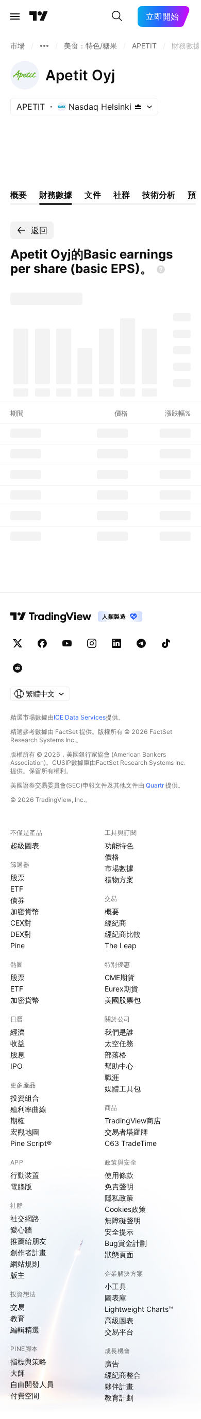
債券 (17, 900)
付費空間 (24, 1395)
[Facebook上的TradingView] (42, 643)
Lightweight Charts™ (139, 1309)
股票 (17, 877)
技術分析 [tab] (158, 195)
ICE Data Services (80, 717)
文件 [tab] (93, 195)
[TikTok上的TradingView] (166, 643)
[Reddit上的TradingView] (17, 668)
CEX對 (20, 922)
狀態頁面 (119, 1254)
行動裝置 (24, 1175)
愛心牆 (21, 1229)
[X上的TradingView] (17, 643)
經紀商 (115, 922)
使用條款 (119, 1175)
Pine (17, 945)
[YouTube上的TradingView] (67, 643)
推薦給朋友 (28, 1241)
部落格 (115, 1054)
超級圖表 (24, 845)
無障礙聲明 (123, 1220)
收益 (17, 1043)
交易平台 (119, 1331)
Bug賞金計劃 (126, 1243)
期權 (17, 1120)
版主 (17, 1275)
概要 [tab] (18, 195)
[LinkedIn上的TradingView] (116, 643)
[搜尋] (117, 16)
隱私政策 (119, 1197)
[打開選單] (15, 16)
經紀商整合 (123, 1375)
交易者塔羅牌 (126, 1131)
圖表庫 (115, 1297)
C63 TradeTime (131, 1143)
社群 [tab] (121, 195)
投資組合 (24, 1097)
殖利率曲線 (28, 1109)
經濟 (17, 1032)
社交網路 (24, 1218)
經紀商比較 (123, 934)
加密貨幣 (24, 911)
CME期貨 (120, 977)
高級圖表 (119, 1320)
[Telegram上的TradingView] (141, 643)
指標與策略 (28, 1361)
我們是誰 (119, 1032)
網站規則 (24, 1263)
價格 (112, 856)
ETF (16, 888)
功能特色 (119, 845)
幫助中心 (119, 1066)
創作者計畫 (28, 1252)
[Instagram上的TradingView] (92, 643)
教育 (17, 1318)
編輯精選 (24, 1329)
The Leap (121, 945)
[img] (138, 106)
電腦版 (21, 1186)
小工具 (115, 1286)
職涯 (112, 1077)
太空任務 (119, 1043)
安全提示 (119, 1231)
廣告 (112, 1363)
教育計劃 (119, 1397)
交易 (17, 1307)
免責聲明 (119, 1186)
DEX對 (20, 934)
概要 (112, 911)
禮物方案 (119, 879)
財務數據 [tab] (55, 195)
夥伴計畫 (119, 1386)
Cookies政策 (125, 1209)
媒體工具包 (123, 1088)
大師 (17, 1373)
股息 (17, 1054)
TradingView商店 (133, 1120)
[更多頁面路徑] (44, 45)
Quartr (155, 785)
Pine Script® (31, 1143)
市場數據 (119, 868)
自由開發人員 (32, 1384)
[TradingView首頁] (38, 16)
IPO (16, 1066)
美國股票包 (123, 1000)
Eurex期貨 (121, 988)
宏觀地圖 (24, 1131)
